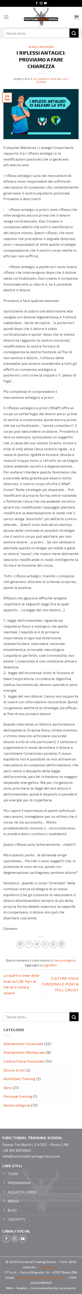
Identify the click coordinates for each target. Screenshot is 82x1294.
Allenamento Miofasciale (24, 1052)
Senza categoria (41, 46)
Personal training (17, 1096)
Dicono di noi (14, 1070)
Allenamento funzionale (23, 1043)
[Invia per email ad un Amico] (45, 944)
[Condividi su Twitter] (37, 944)
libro (7, 1087)
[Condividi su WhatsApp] (20, 944)
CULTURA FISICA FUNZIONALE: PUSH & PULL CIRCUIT (60, 984)
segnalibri (49, 965)
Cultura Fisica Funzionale (23, 1061)
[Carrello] (76, 17)
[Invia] (74, 32)
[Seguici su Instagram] (41, 3)
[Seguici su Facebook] (36, 3)
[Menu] (6, 17)
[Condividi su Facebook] (28, 944)
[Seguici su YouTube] (45, 3)
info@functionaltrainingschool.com (40, 1277)
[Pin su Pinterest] (53, 944)
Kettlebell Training (19, 1079)
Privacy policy (48, 1267)
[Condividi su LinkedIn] (61, 944)
